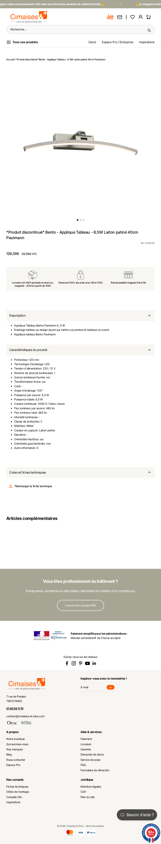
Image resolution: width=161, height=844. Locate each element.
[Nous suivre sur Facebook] (67, 663)
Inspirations (147, 42)
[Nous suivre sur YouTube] (87, 663)
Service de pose (90, 759)
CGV (83, 791)
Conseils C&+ (14, 797)
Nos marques (14, 749)
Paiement (86, 738)
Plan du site (87, 797)
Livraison (85, 744)
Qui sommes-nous (17, 744)
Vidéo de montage (17, 791)
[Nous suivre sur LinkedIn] (94, 663)
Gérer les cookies (95, 825)
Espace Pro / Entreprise (117, 42)
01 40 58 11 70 (14, 708)
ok (111, 688)
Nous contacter (15, 759)
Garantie (85, 749)
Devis (92, 42)
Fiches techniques (17, 786)
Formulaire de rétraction (94, 770)
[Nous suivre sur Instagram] (73, 663)
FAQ (83, 765)
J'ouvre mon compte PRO (80, 605)
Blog (9, 754)
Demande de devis (91, 754)
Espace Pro (13, 765)
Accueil (10, 59)
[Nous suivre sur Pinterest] (80, 663)
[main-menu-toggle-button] (25, 42)
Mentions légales (90, 786)
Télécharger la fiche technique (33, 486)
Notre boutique (15, 738)
